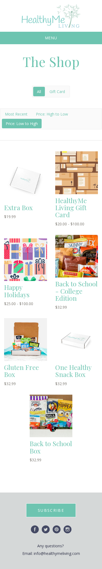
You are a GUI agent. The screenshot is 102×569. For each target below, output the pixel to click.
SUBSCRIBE (51, 510)
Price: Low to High (22, 123)
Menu (51, 37)
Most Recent (16, 114)
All (39, 91)
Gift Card (57, 91)
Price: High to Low (52, 114)
